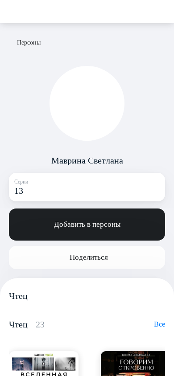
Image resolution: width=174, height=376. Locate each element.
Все (159, 324)
